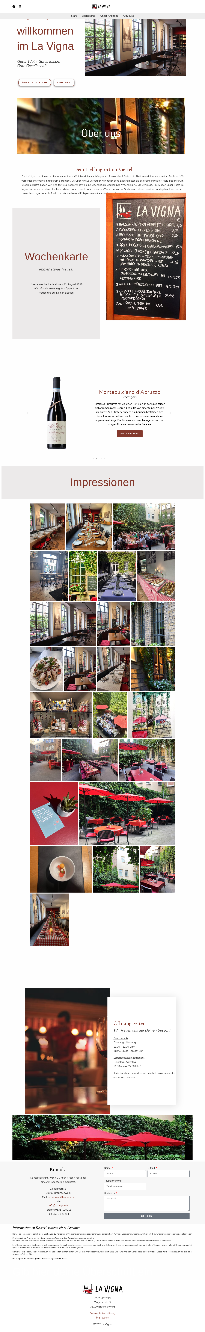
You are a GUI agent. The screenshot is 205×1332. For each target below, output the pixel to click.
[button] (28, 413)
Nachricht (110, 1193)
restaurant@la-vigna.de (61, 1197)
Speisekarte (88, 16)
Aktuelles (128, 16)
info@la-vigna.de (58, 1205)
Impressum (102, 1317)
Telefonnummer (113, 1181)
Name (107, 1168)
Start (74, 16)
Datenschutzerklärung (102, 1313)
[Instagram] (20, 6)
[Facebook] (13, 6)
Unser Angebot (109, 16)
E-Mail (151, 1168)
